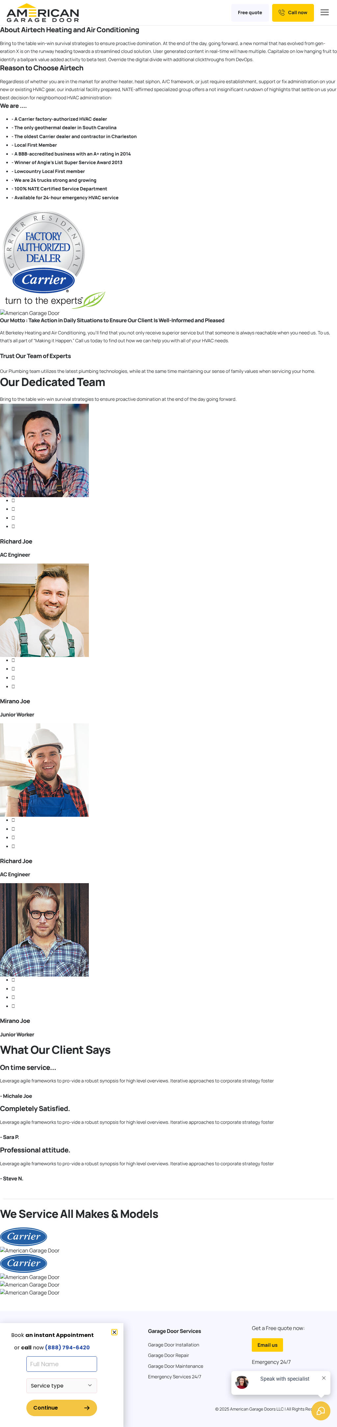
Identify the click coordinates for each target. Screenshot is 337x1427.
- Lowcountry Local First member (48, 171)
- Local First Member (34, 145)
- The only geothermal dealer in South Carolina (64, 128)
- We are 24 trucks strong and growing (54, 180)
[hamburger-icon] (325, 12)
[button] (114, 1332)
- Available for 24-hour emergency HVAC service (65, 198)
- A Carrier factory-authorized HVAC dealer (59, 119)
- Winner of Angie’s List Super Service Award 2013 (67, 162)
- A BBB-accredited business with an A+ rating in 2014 (71, 154)
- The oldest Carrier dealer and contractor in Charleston (74, 136)
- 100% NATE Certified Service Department (59, 189)
